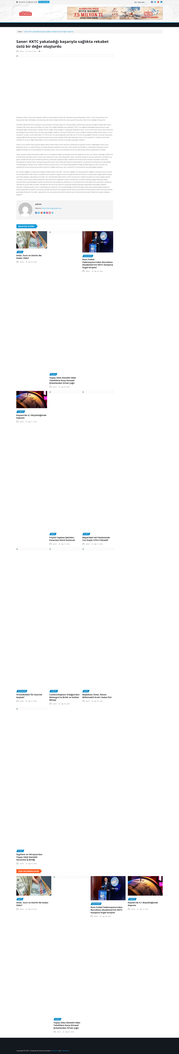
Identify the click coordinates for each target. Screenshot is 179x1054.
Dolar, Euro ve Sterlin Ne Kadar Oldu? (29, 256)
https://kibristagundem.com (51, 208)
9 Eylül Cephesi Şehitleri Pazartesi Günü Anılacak (62, 539)
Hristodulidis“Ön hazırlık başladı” (29, 696)
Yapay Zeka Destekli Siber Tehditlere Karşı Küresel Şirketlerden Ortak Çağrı (62, 380)
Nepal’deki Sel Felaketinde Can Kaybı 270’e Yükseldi (96, 539)
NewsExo (55, 1051)
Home (20, 31)
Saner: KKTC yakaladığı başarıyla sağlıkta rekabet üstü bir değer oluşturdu (48, 31)
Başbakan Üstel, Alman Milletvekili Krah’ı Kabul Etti (97, 696)
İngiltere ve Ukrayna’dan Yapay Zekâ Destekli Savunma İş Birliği (29, 857)
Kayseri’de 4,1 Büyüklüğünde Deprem (31, 416)
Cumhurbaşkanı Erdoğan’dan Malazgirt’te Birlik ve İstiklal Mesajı (64, 697)
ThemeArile (65, 1051)
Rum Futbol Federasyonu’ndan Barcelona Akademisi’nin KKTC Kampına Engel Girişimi (97, 263)
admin (22, 51)
